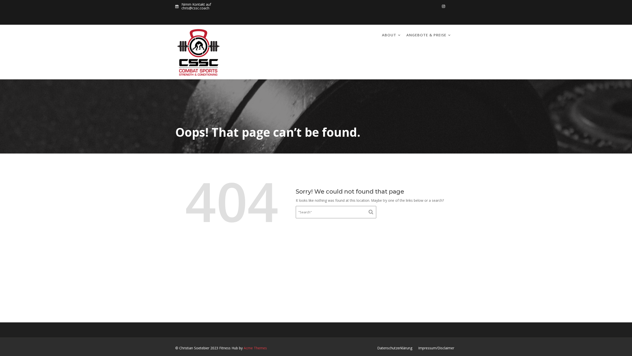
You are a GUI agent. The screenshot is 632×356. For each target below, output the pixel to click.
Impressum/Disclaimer (436, 348)
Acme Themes (255, 348)
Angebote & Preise (426, 34)
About (389, 34)
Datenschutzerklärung (394, 348)
